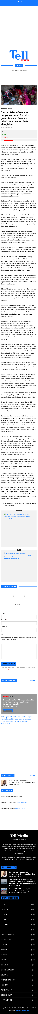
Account (20, 1)
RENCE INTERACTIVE (22, 1010)
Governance (6, 1000)
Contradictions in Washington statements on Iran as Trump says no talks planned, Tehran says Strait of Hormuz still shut (23, 882)
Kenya (4, 920)
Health (4, 965)
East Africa (6, 915)
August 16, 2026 (9, 706)
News (10, 696)
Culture (4, 960)
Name (3, 613)
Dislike (6, 137)
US (2, 930)
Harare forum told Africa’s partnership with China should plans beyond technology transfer (18, 702)
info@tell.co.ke (20, 808)
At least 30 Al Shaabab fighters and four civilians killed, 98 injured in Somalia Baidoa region (22, 891)
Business (4, 108)
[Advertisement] (19, 27)
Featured (6, 696)
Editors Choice (7, 935)
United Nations (8, 980)
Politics (4, 910)
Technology (6, 990)
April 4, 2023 (6, 127)
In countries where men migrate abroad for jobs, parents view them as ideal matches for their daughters (15, 118)
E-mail (4, 620)
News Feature (7, 940)
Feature (4, 975)
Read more (8, 710)
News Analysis (7, 970)
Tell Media (19, 836)
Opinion (10, 108)
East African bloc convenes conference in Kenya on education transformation (22, 783)
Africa (4, 945)
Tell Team (19, 605)
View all (33, 680)
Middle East (6, 995)
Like (5, 134)
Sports (4, 950)
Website (4, 626)
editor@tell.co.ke (22, 802)
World (4, 955)
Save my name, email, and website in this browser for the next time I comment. (18, 638)
